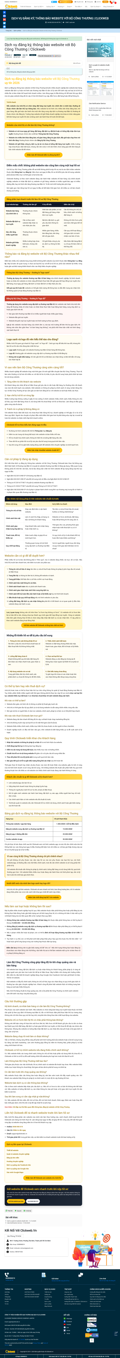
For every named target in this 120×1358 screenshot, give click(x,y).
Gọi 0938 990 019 (33, 1201)
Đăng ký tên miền (13, 1158)
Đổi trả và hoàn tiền (95, 1294)
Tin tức (7, 1304)
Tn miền (47, 1299)
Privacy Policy (37, 1343)
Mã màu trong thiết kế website (72, 1304)
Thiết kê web (48, 1292)
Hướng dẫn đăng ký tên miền (97, 1292)
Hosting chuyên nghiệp (15, 1161)
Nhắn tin (33, 55)
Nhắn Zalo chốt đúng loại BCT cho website (43, 897)
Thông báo (90, 2)
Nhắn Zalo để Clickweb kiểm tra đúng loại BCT (43, 155)
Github (68, 1330)
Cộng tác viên (68, 1292)
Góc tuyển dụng (68, 1294)
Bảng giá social (66, 2)
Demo (105, 2)
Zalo (67, 1327)
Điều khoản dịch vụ (95, 1304)
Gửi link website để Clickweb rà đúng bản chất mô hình (43, 625)
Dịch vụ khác (48, 1304)
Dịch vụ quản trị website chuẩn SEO (99, 66)
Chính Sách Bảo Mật (95, 1306)
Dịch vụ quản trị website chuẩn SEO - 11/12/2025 (21, 1221)
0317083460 (21, 1339)
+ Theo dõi (17, 55)
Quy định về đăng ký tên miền (98, 1297)
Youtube (68, 1324)
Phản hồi (10, 1211)
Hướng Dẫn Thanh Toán (70, 1297)
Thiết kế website (12, 1150)
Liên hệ (98, 2)
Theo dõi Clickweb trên (45, 56)
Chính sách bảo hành (95, 1301)
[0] (113, 2)
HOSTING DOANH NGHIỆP (32, 1297)
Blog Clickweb (48, 1306)
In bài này (28, 1211)
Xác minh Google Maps (15, 1172)
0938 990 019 (18, 1127)
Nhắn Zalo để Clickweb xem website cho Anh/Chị (43, 1178)
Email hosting (48, 1297)
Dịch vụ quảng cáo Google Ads (18, 1169)
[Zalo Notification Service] (100, 91)
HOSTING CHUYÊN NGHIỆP (32, 1294)
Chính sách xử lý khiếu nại (97, 1299)
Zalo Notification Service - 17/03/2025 (18, 1223)
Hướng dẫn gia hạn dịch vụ (71, 1299)
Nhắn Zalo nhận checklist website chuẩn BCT (43, 450)
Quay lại (19, 1211)
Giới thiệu (7, 1292)
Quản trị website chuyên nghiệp (18, 1154)
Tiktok (68, 1333)
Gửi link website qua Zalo (16, 1201)
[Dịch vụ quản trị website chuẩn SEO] (100, 52)
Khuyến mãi (79, 2)
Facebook (69, 1321)
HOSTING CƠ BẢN (29, 1292)
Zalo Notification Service (97, 103)
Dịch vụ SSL (48, 1301)
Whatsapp (69, 1318)
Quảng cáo (47, 1294)
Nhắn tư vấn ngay (19, 1130)
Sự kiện (7, 1301)
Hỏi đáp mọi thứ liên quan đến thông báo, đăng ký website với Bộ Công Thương (41, 1107)
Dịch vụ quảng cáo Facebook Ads (19, 1165)
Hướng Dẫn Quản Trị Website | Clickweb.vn (75, 1301)
